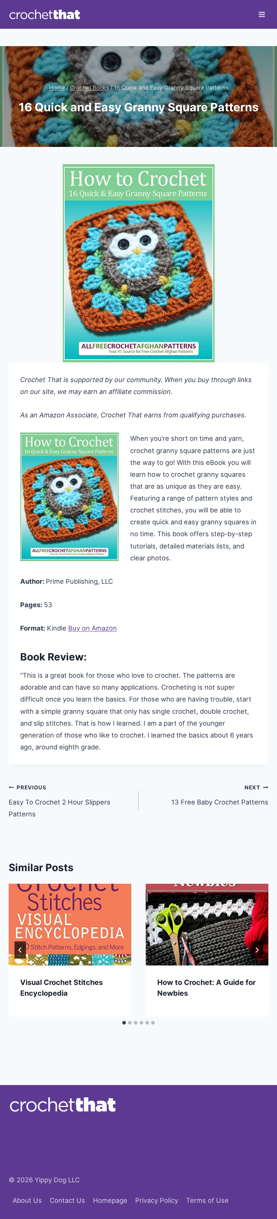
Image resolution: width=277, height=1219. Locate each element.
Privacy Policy (156, 1200)
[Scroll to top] (258, 1181)
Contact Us (67, 1200)
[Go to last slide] (20, 950)
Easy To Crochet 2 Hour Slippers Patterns (59, 801)
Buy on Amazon (92, 628)
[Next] (257, 950)
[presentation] (70, 924)
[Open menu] (261, 14)
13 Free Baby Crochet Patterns (219, 795)
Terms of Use (207, 1200)
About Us (27, 1200)
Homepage (110, 1200)
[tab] (124, 1023)
